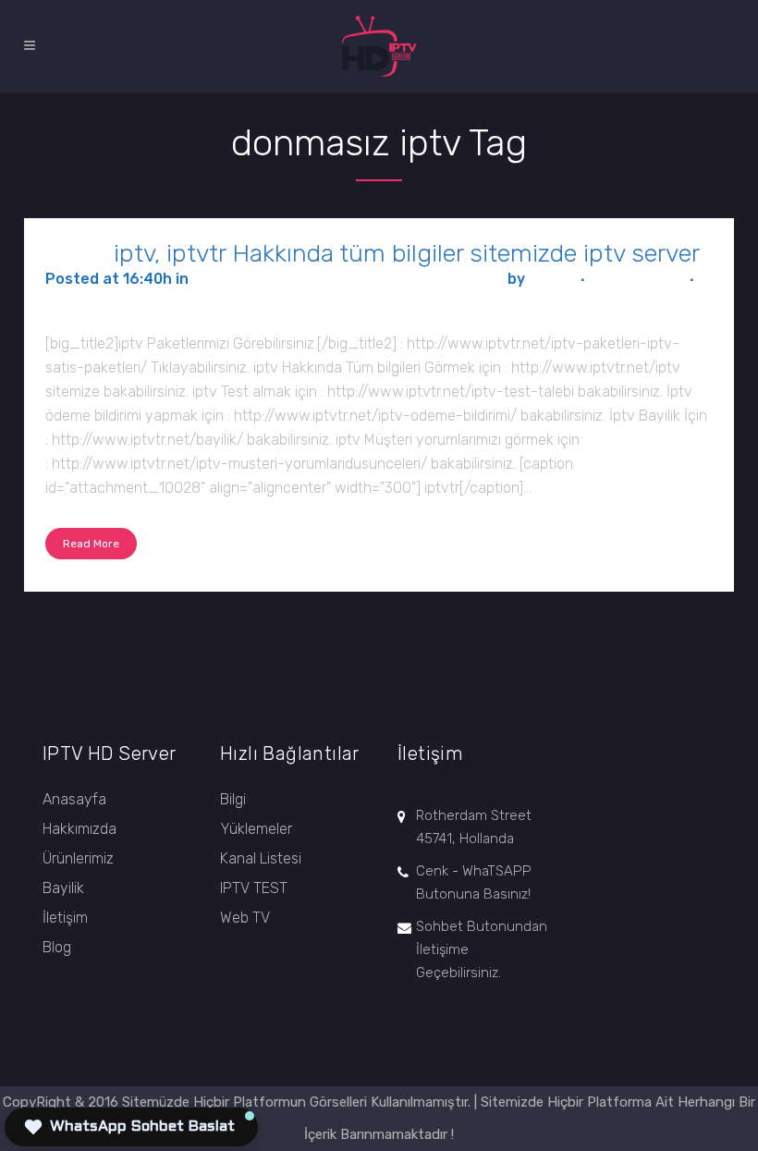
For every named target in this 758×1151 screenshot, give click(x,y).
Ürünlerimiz (78, 858)
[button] (131, 1127)
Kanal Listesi (260, 858)
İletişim (65, 917)
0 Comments (637, 279)
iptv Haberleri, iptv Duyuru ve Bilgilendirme (348, 279)
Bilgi (233, 799)
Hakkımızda (79, 829)
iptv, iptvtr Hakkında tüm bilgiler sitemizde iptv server (407, 253)
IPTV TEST (253, 888)
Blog (57, 947)
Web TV (245, 917)
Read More (91, 543)
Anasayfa (74, 799)
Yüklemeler (256, 829)
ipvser (551, 279)
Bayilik (63, 888)
